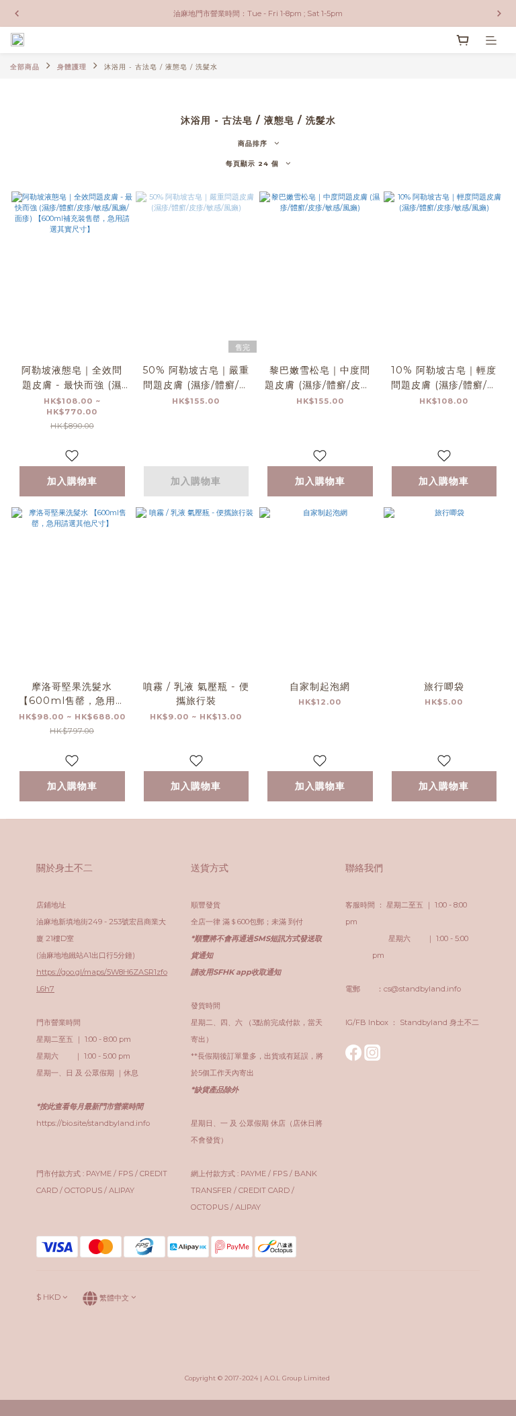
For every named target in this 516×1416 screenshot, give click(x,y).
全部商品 (25, 67)
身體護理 (72, 67)
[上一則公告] (17, 13)
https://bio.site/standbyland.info (93, 1123)
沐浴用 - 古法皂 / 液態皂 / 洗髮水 (161, 67)
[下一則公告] (499, 13)
